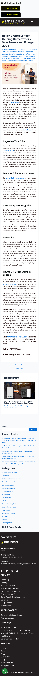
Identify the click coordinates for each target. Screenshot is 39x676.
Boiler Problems (7, 491)
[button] (32, 21)
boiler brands (15, 102)
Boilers (4, 501)
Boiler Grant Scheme (10, 52)
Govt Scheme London (10, 406)
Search (4, 426)
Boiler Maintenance (8, 488)
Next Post (19, 368)
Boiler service (6, 498)
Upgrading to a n (8, 150)
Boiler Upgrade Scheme (17, 54)
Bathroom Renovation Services (12, 479)
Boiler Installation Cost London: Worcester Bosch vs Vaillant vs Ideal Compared (18, 463)
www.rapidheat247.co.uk (18, 337)
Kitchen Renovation (8, 513)
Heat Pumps (21, 406)
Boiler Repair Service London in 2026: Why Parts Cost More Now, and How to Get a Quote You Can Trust (19, 440)
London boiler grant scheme (15, 178)
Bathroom (5, 476)
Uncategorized (7, 523)
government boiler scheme (24, 56)
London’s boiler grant (10, 284)
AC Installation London (10, 472)
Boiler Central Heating (9, 482)
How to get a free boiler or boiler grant (16, 58)
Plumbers (5, 516)
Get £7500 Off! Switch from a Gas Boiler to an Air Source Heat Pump (18, 402)
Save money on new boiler (23, 61)
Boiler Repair (6, 494)
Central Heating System (10, 504)
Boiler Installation (8, 485)
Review (4, 519)
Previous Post (19, 365)
